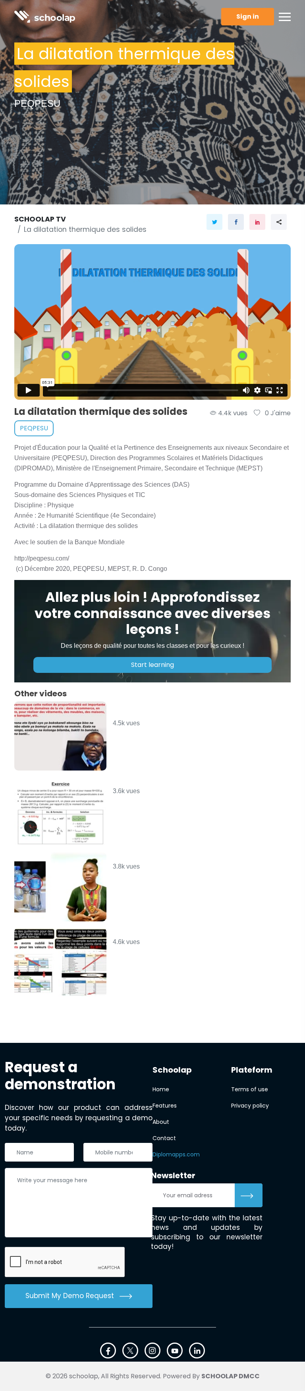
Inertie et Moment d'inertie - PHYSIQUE (188, 782)
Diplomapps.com (176, 1154)
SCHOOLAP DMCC (230, 1376)
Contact (164, 1138)
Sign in (247, 16)
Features (164, 1106)
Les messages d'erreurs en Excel (175, 933)
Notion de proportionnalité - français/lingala (168, 710)
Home (160, 1089)
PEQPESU (34, 428)
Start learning (152, 664)
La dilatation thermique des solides (85, 229)
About (160, 1122)
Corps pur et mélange (155, 857)
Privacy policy (250, 1106)
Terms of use (249, 1089)
